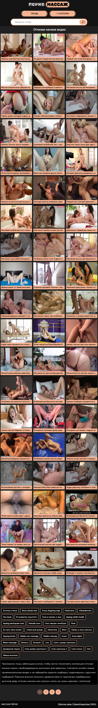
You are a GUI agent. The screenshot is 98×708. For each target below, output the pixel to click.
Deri (89, 649)
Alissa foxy (52, 629)
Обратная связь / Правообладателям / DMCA (77, 704)
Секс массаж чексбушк (55, 623)
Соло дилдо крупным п (36, 649)
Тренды (34, 13)
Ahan (73, 623)
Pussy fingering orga (51, 610)
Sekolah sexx (34, 623)
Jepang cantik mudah (75, 617)
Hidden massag (50, 636)
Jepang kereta (9, 636)
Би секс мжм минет (12, 629)
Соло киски (76, 649)
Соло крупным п (59, 649)
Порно (48, 4)
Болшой (37, 642)
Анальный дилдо (34, 629)
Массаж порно (9, 704)
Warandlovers (85, 610)
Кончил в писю (10, 610)
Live (47, 642)
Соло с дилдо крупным (64, 642)
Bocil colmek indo (29, 610)
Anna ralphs (77, 636)
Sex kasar (7, 617)
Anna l (64, 636)
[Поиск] (83, 22)
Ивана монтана (10, 655)
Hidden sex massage (29, 636)
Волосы (24, 642)
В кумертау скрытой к (26, 617)
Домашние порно (11, 649)
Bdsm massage (10, 642)
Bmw (64, 629)
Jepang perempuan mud (13, 623)
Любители (69, 610)
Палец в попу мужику (81, 629)
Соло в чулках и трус (52, 617)
